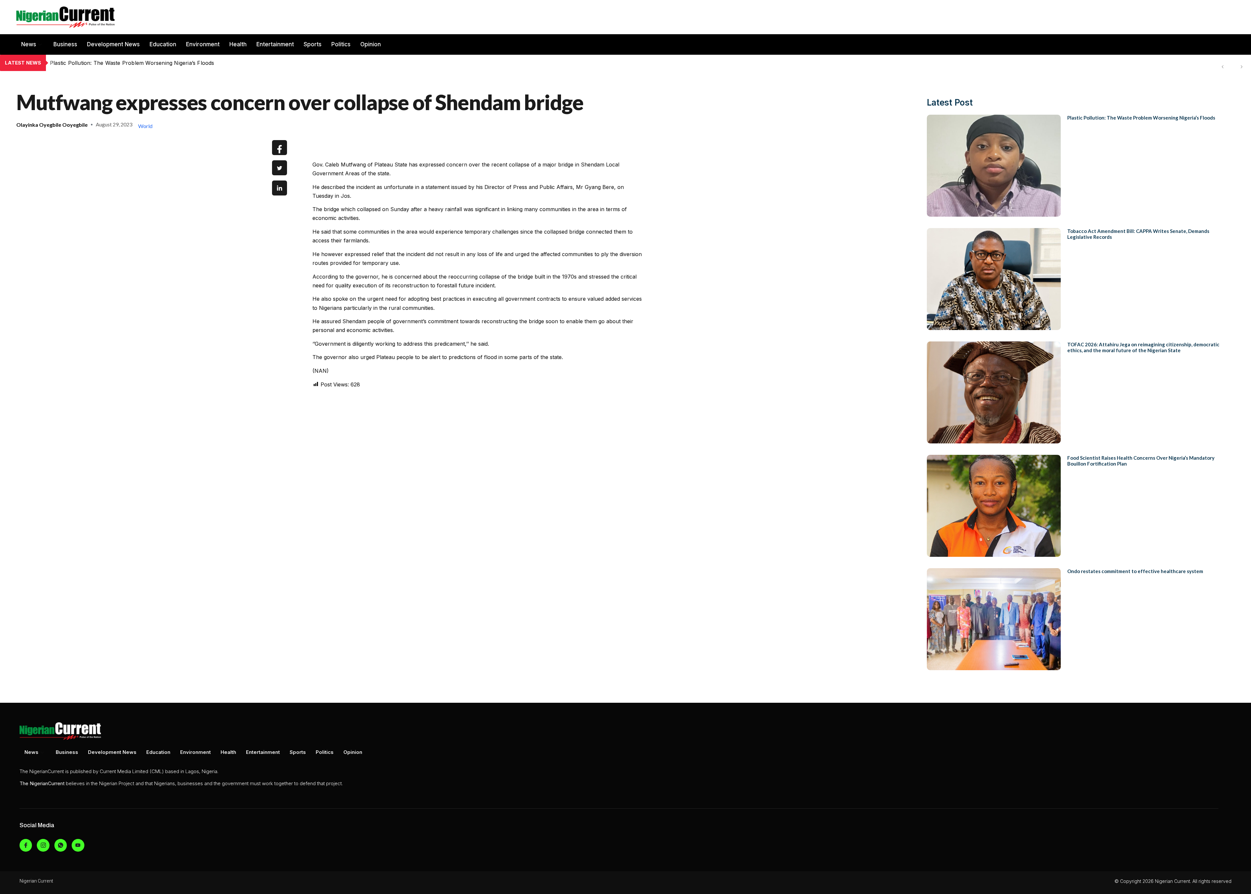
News (28, 44)
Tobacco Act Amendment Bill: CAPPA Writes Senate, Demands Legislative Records (154, 63)
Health (238, 44)
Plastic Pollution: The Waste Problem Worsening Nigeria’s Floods (1141, 118)
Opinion (370, 44)
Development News (113, 44)
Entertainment (275, 44)
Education (163, 44)
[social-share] (279, 147)
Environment (203, 44)
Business (65, 44)
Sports (313, 44)
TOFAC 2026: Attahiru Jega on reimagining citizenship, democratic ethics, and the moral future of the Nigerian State (1143, 347)
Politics (341, 44)
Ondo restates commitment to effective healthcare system (1135, 571)
